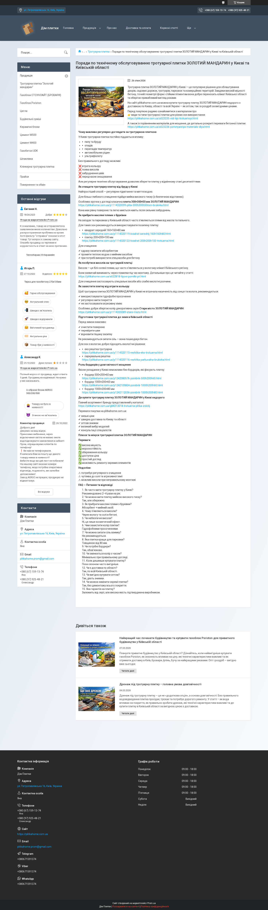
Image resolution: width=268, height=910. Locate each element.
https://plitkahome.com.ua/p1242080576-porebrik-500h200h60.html (121, 378)
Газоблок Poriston (30, 102)
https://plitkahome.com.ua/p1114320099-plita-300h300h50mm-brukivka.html (123, 205)
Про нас (112, 27)
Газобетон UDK (29, 150)
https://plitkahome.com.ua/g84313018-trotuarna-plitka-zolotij (114, 405)
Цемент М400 (28, 142)
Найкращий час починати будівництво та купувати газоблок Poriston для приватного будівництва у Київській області (177, 640)
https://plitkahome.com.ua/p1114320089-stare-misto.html (112, 312)
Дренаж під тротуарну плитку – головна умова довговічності (160, 684)
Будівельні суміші (30, 119)
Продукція (89, 27)
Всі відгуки (44, 491)
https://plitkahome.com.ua (32, 834)
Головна (68, 27)
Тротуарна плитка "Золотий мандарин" (36, 85)
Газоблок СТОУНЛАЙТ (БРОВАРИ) (40, 95)
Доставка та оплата (138, 27)
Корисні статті (169, 27)
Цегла (23, 111)
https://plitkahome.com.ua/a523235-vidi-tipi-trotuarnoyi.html (163, 118)
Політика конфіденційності (155, 906)
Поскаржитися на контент (125, 906)
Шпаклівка (26, 158)
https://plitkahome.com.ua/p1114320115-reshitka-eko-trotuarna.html (122, 352)
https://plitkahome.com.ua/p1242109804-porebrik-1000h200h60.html (122, 385)
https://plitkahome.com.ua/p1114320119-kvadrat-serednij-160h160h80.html (126, 233)
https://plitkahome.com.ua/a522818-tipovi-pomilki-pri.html (112, 276)
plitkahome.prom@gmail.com (37, 558)
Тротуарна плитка (99, 51)
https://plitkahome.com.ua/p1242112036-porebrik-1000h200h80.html (122, 392)
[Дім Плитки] (27, 28)
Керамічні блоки (30, 126)
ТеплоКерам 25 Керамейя (40, 255)
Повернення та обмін (32, 184)
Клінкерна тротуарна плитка (37, 166)
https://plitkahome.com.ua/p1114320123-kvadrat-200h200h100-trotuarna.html (128, 240)
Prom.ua (151, 903)
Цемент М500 (28, 134)
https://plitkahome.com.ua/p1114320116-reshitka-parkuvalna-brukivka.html (126, 359)
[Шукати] (65, 52)
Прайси (24, 176)
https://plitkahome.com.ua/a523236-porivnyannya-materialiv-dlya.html (169, 126)
